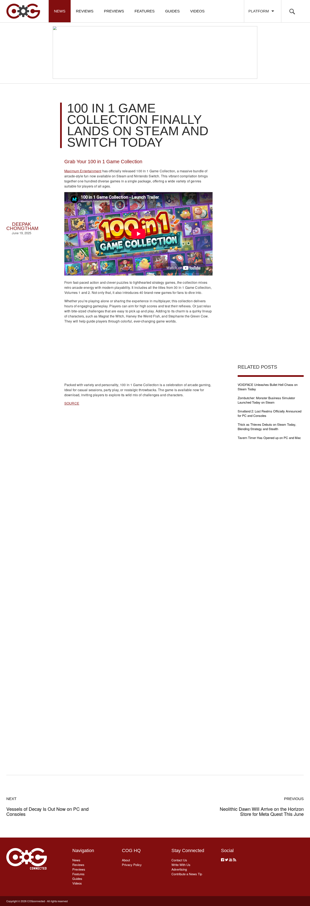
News (59, 11)
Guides (172, 11)
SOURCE (71, 403)
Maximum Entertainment (82, 171)
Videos (197, 11)
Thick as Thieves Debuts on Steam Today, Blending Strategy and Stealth (267, 426)
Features (145, 11)
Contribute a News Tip (186, 874)
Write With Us (180, 864)
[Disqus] (138, 585)
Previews (114, 11)
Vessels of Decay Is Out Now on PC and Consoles (47, 806)
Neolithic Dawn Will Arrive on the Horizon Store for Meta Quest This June (262, 806)
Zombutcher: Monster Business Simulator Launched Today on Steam (266, 400)
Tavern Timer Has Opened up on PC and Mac (269, 437)
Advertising (179, 869)
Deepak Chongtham (22, 226)
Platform (259, 11)
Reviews (84, 11)
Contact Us (179, 860)
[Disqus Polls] (138, 475)
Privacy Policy (132, 864)
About (126, 860)
